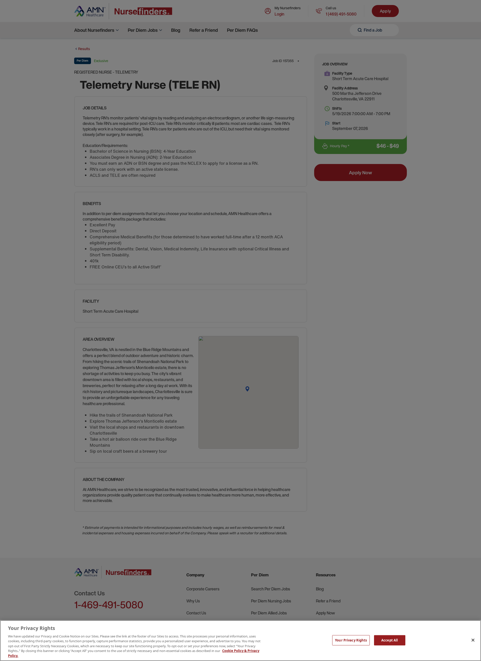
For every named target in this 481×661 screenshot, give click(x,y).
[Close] (472, 639)
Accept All (389, 640)
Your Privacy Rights (351, 640)
